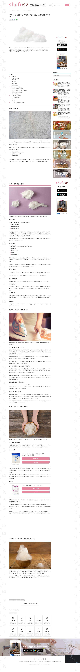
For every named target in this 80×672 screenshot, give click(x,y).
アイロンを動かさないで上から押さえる (19, 90)
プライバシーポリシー (34, 661)
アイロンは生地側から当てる (17, 88)
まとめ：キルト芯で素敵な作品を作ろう (18, 102)
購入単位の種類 (15, 85)
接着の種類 (14, 79)
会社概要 (53, 661)
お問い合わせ (58, 661)
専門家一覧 (41, 661)
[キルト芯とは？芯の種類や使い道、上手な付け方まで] (14, 19)
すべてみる (13, 612)
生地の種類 (14, 81)
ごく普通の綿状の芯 (15, 97)
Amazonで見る (36, 458)
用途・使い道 (14, 83)
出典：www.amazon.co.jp (15, 464)
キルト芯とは (13, 76)
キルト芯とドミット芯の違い (16, 95)
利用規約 (27, 661)
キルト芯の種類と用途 (15, 78)
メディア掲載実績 (47, 661)
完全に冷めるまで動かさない (17, 92)
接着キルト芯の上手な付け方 (16, 86)
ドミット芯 (14, 99)
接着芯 (13, 100)
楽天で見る (36, 462)
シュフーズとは (22, 661)
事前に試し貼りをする (16, 93)
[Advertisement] (19, 62)
